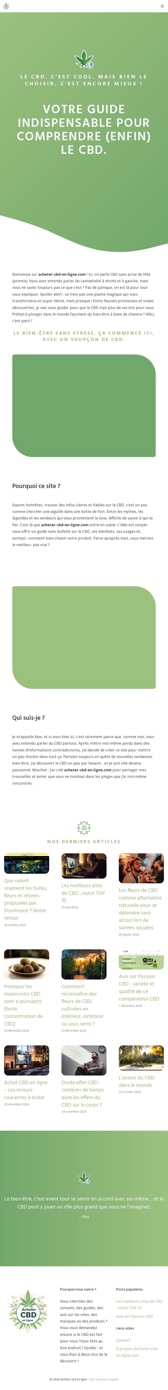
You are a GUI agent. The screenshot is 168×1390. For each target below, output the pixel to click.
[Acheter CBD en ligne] (6, 6)
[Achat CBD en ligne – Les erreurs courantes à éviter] (26, 1072)
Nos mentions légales (104, 1379)
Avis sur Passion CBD (134, 1316)
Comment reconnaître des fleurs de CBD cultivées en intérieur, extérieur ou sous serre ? (82, 1005)
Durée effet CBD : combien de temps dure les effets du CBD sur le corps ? (82, 1094)
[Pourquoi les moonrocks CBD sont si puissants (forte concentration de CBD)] (26, 976)
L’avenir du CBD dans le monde (136, 1082)
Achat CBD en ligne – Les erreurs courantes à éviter (26, 1090)
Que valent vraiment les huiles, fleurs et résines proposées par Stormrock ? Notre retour (26, 899)
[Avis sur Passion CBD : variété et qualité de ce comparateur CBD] (141, 966)
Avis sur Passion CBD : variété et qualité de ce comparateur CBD (139, 988)
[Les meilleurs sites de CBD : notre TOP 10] (84, 875)
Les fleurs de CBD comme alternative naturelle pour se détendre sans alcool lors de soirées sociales (140, 909)
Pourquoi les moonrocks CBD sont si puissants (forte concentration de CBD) (23, 1005)
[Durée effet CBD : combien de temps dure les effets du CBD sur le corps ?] (84, 1072)
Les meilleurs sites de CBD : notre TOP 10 (83, 893)
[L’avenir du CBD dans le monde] (141, 1067)
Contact (123, 1340)
